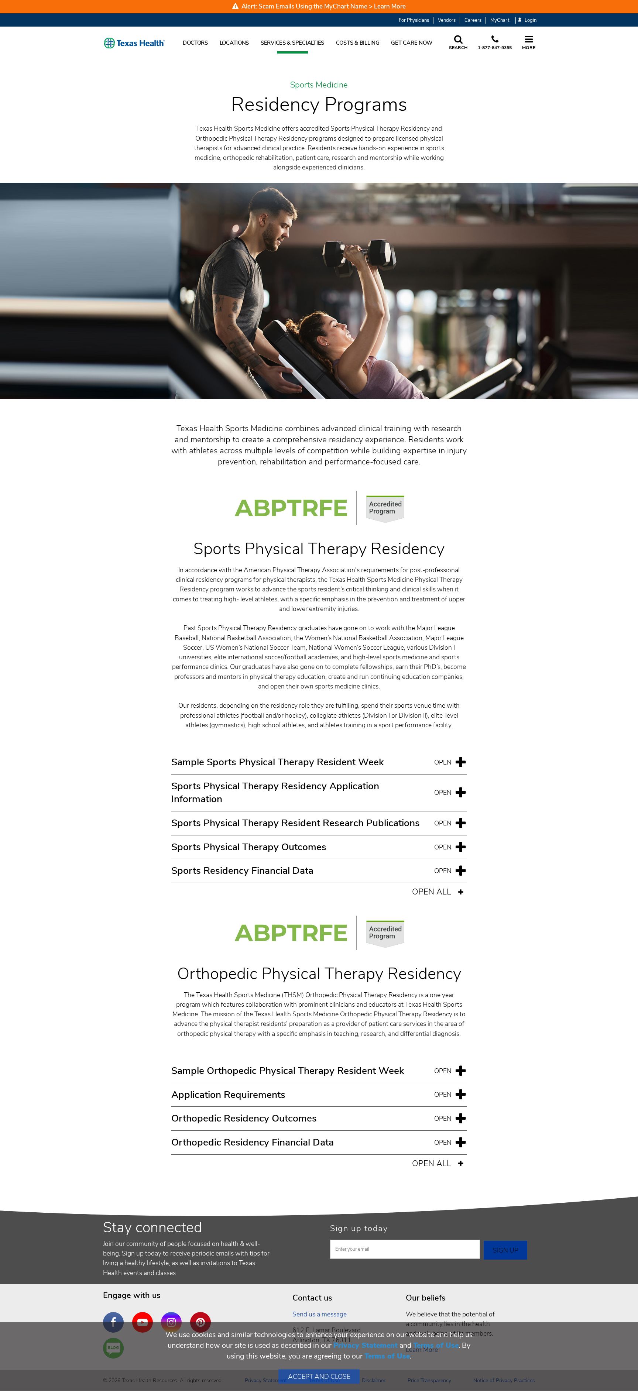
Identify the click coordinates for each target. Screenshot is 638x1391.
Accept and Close (319, 1376)
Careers (472, 20)
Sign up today (359, 1228)
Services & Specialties (292, 43)
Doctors (195, 43)
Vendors (447, 20)
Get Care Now (411, 43)
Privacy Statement (365, 1345)
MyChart (499, 20)
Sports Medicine (319, 85)
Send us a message (319, 1314)
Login (530, 20)
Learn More (390, 6)
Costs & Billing (358, 43)
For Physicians (414, 20)
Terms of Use (436, 1345)
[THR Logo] (134, 43)
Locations (234, 43)
